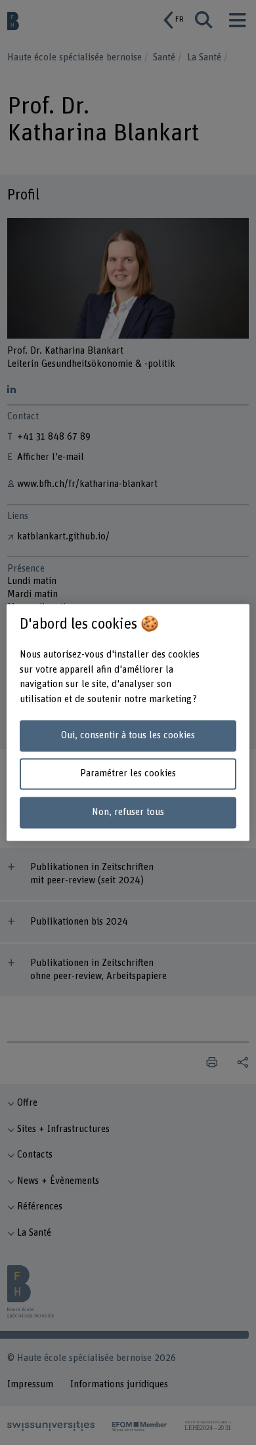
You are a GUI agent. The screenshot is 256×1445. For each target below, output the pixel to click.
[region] (128, 722)
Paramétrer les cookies (128, 774)
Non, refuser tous (128, 813)
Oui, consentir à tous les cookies (128, 735)
